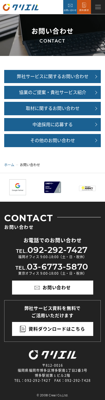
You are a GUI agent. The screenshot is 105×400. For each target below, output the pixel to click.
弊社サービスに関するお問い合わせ (52, 76)
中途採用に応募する (52, 124)
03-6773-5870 (57, 267)
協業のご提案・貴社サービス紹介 (52, 92)
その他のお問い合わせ (52, 140)
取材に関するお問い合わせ (53, 108)
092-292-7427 (57, 250)
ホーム (9, 164)
